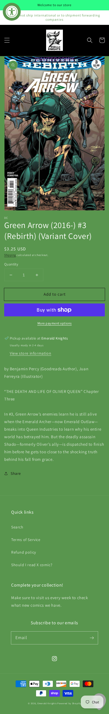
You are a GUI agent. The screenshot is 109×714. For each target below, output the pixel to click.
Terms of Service (26, 539)
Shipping (10, 255)
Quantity (11, 264)
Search (17, 527)
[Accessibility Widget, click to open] (12, 12)
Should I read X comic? (31, 564)
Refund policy (23, 552)
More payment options (54, 323)
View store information (30, 353)
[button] (7, 40)
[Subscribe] (92, 638)
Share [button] (16, 473)
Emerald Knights (47, 703)
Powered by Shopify (69, 703)
